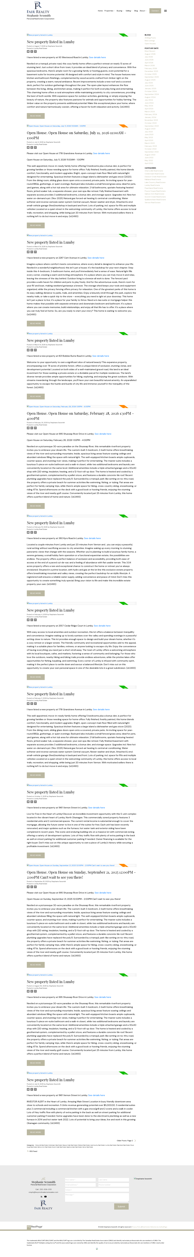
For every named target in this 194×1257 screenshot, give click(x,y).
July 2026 (149, 57)
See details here (97, 57)
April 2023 (149, 140)
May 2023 (149, 137)
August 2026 (150, 54)
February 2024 (151, 114)
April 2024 (149, 108)
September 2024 (152, 94)
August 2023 (150, 129)
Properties (109, 11)
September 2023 (152, 126)
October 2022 (151, 149)
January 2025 (150, 88)
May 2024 (149, 106)
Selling (128, 11)
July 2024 (149, 100)
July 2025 (149, 83)
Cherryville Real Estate (41, 1145)
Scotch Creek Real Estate (59, 1147)
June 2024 (149, 103)
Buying (119, 11)
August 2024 (150, 97)
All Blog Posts (150, 38)
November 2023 (151, 120)
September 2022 (152, 152)
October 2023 (151, 123)
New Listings (150, 40)
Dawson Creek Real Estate (70, 1145)
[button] (155, 10)
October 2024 (151, 91)
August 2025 (150, 80)
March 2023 (150, 143)
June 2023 (149, 134)
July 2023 (149, 132)
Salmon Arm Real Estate (45, 1147)
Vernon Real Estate (88, 1147)
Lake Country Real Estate (97, 1145)
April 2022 (149, 163)
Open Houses (150, 43)
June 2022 (149, 157)
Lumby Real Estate (40, 48)
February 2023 (151, 146)
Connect (155, 11)
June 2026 (149, 60)
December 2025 (151, 71)
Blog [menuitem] (136, 11)
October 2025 (151, 74)
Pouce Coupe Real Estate (155, 191)
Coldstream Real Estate (55, 1145)
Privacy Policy (136, 1227)
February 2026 (151, 68)
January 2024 (150, 117)
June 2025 (149, 85)
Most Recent (150, 51)
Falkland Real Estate (84, 1145)
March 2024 (150, 111)
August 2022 (150, 155)
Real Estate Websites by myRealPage (154, 1227)
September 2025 (152, 77)
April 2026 (149, 62)
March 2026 (150, 65)
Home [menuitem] (100, 11)
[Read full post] (82, 36)
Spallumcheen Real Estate (74, 1147)
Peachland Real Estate (123, 1145)
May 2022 (149, 160)
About (142, 11)
